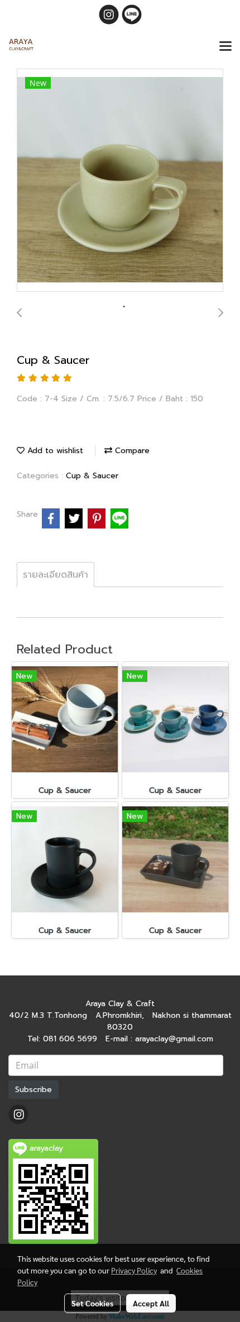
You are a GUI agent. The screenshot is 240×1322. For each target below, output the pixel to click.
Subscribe (33, 1089)
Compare (131, 450)
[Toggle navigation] (225, 47)
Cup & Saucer (92, 476)
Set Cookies (92, 1303)
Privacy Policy (134, 1270)
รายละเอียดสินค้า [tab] (55, 574)
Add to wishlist (54, 450)
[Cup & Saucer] (120, 180)
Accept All (151, 1303)
